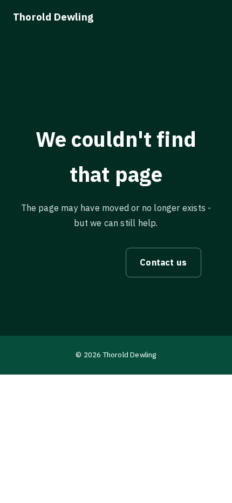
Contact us (163, 262)
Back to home (74, 261)
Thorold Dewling (53, 16)
